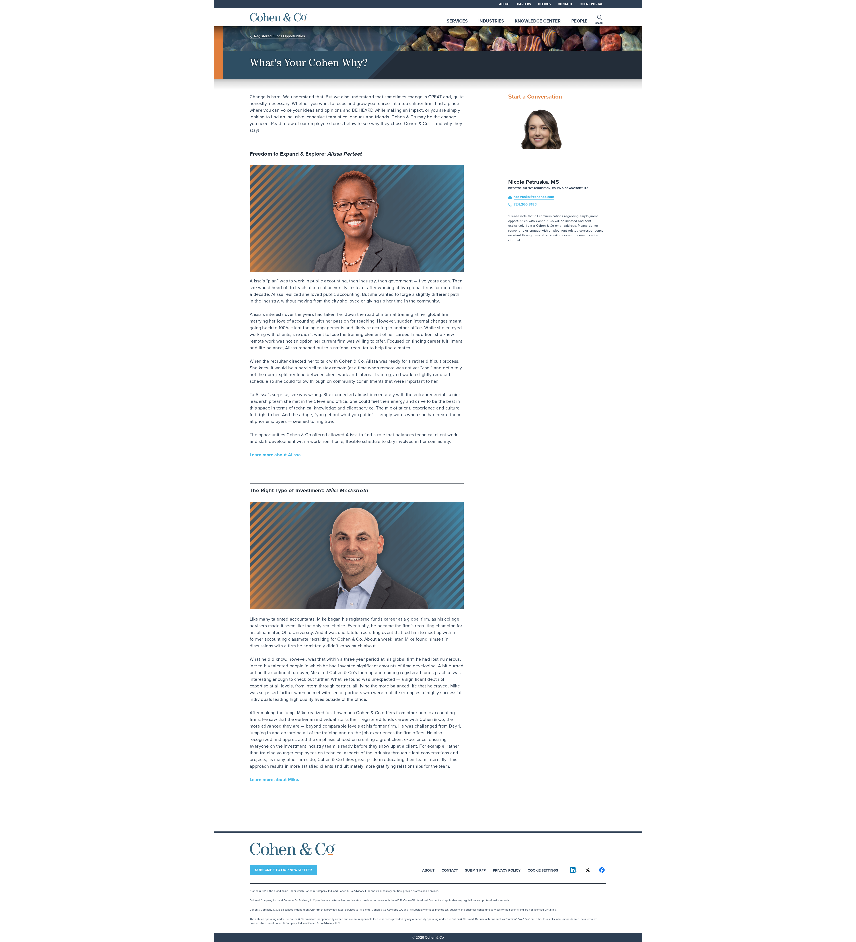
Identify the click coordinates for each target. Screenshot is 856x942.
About (504, 4)
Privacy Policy (507, 870)
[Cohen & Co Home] (279, 17)
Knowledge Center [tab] (538, 21)
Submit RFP (475, 870)
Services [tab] (457, 21)
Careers (524, 4)
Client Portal (591, 4)
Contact (565, 4)
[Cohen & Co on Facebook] (602, 870)
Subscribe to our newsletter (283, 869)
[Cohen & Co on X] (587, 870)
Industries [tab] (491, 21)
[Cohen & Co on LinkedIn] (573, 870)
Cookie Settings (543, 870)
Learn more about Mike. (274, 779)
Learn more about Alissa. (276, 454)
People (579, 21)
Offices (544, 4)
